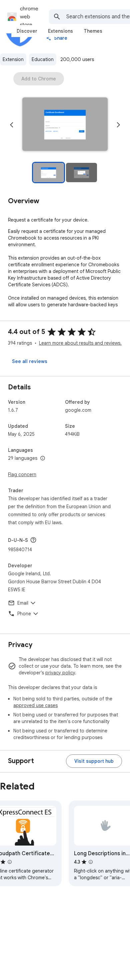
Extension (13, 59)
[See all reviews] (29, 361)
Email (22, 603)
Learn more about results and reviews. (80, 343)
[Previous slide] (11, 124)
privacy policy (60, 673)
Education (43, 59)
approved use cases (35, 705)
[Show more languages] (43, 458)
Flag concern (22, 474)
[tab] (27, 31)
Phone (24, 614)
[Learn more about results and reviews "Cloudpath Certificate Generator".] (10, 862)
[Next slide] (118, 124)
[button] (65, 125)
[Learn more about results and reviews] (33, 540)
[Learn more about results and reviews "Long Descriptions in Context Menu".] (91, 862)
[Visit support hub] (94, 761)
